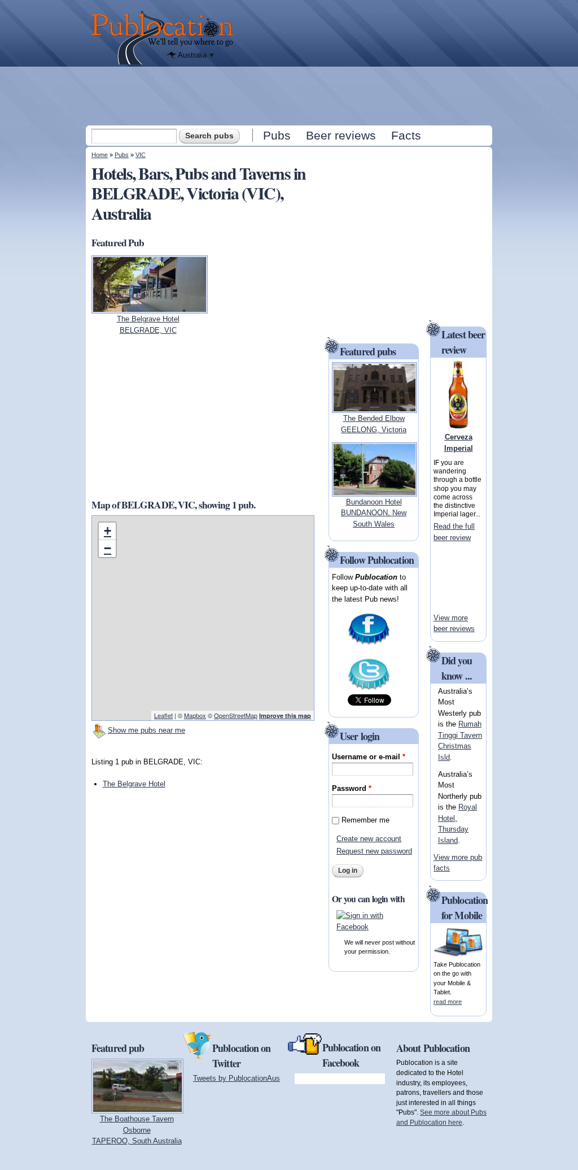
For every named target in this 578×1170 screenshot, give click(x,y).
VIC (140, 154)
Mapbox (195, 715)
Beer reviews (341, 135)
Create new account (368, 838)
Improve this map (285, 715)
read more (448, 1001)
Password (351, 788)
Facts (406, 135)
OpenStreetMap (235, 715)
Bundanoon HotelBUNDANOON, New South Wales (373, 513)
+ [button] (107, 531)
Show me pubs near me (146, 730)
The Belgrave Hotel (134, 784)
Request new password (374, 851)
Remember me (365, 820)
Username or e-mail (368, 757)
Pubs (277, 135)
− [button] (107, 548)
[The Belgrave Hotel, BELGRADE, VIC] (149, 308)
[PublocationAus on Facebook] (369, 644)
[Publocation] (165, 37)
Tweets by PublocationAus (236, 1078)
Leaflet (163, 715)
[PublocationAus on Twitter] (369, 689)
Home (99, 154)
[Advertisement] (290, 95)
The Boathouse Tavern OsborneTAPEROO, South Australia (137, 1130)
